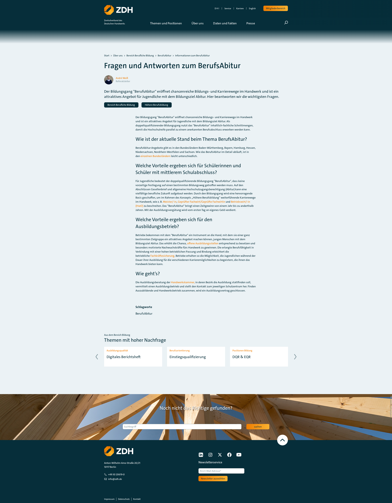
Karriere (240, 8)
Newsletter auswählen (213, 478)
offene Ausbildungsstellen (202, 243)
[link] (200, 454)
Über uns (118, 55)
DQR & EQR (241, 357)
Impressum (109, 499)
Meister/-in (170, 202)
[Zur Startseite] (118, 10)
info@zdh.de (115, 479)
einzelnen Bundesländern (155, 156)
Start (106, 55)
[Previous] (97, 357)
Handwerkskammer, (183, 282)
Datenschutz (124, 499)
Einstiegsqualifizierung (188, 357)
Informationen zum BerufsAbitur (192, 55)
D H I (217, 8)
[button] (168, 23)
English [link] (252, 8)
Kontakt (137, 499)
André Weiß (122, 78)
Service (227, 8)
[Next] (295, 357)
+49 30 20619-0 (116, 474)
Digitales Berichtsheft (124, 357)
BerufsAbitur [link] (144, 314)
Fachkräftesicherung (162, 256)
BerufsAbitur (164, 55)
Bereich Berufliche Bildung (140, 55)
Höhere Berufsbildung (156, 104)
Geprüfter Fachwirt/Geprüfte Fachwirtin (201, 202)
